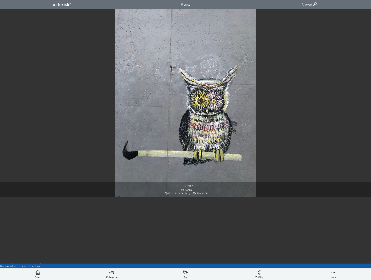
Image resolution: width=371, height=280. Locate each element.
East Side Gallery (179, 193)
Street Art (202, 193)
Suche (307, 5)
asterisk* (62, 4)
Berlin (188, 189)
